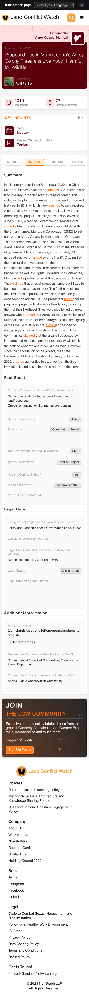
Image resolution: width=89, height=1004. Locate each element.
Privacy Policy (19, 937)
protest (50, 325)
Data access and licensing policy (34, 790)
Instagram (16, 884)
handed (36, 257)
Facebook (16, 890)
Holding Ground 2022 (24, 860)
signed (9, 226)
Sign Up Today (19, 749)
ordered (18, 361)
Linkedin (15, 897)
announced (51, 190)
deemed (54, 205)
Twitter (13, 877)
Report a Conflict (21, 847)
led (19, 278)
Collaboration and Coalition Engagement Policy (40, 809)
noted (68, 299)
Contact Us (17, 854)
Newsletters (17, 841)
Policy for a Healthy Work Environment (38, 924)
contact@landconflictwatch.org (32, 973)
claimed (17, 283)
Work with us (18, 834)
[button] (81, 18)
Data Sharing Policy (23, 944)
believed (29, 314)
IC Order (14, 931)
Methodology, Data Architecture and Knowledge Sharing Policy (36, 798)
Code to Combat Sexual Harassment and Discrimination (40, 916)
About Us (15, 828)
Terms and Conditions (25, 950)
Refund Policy (19, 957)
